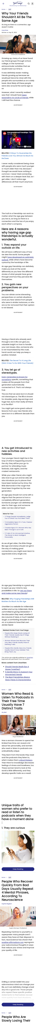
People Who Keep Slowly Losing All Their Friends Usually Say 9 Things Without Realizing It (17, 635)
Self (10, 9)
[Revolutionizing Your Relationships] (18, 3)
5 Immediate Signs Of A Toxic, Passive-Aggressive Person (19, 523)
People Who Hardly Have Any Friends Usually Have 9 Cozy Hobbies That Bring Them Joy (18, 650)
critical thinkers (25, 760)
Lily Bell (4, 712)
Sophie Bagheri (7, 904)
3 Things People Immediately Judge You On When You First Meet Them (17, 517)
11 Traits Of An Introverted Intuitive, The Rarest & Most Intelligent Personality (17, 535)
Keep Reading (18, 869)
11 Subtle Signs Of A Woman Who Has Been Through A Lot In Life (18, 529)
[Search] (28, 3)
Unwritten (5, 30)
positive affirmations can (13, 942)
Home (3, 9)
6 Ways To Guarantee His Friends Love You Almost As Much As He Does (17, 156)
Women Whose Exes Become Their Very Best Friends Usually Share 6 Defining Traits (17, 642)
